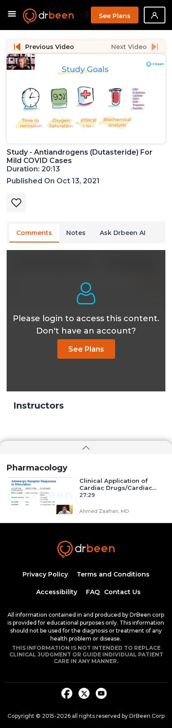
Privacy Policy (45, 574)
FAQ (93, 592)
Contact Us (122, 592)
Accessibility (56, 592)
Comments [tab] (34, 233)
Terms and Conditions (113, 574)
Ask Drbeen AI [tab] (123, 233)
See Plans (115, 16)
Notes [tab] (76, 233)
